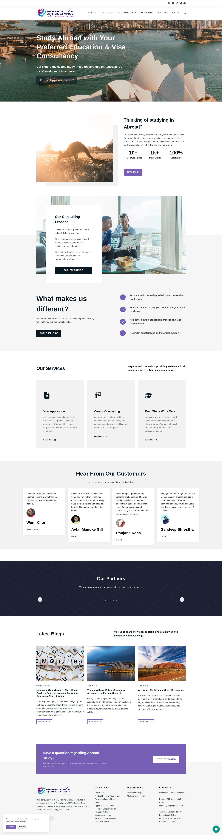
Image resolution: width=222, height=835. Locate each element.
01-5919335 (176, 799)
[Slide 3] (113, 601)
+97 (167, 799)
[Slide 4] (116, 601)
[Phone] (181, 3)
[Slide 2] (109, 601)
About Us (92, 13)
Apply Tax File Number (104, 806)
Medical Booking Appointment (107, 796)
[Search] (185, 13)
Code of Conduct (102, 822)
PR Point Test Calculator (105, 818)
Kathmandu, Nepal (135, 793)
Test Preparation (125, 13)
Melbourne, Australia (136, 796)
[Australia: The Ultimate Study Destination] (162, 663)
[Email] (184, 3)
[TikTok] (177, 3)
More (174, 13)
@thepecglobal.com (174, 806)
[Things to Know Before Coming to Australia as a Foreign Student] (111, 663)
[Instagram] (173, 3)
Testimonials (146, 13)
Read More (45, 722)
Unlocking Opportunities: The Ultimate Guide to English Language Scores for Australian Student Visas (57, 693)
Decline (22, 827)
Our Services (107, 13)
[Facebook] (169, 3)
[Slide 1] (105, 601)
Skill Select (100, 793)
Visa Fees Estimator (104, 815)
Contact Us (162, 13)
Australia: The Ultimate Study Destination (161, 690)
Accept (11, 827)
